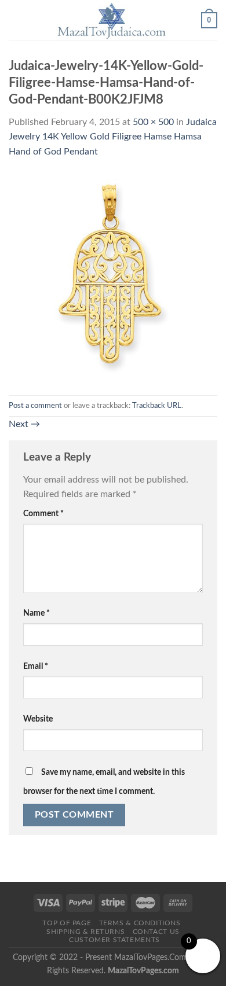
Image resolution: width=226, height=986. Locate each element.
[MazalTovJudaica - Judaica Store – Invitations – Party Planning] (111, 20)
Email (35, 666)
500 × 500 (153, 122)
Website (38, 719)
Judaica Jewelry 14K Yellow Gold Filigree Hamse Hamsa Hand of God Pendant (113, 136)
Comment (43, 513)
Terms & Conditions (140, 922)
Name (36, 613)
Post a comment (35, 405)
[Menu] (16, 20)
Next (24, 424)
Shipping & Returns (85, 931)
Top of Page (66, 922)
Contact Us (156, 931)
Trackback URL (156, 405)
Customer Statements (114, 939)
